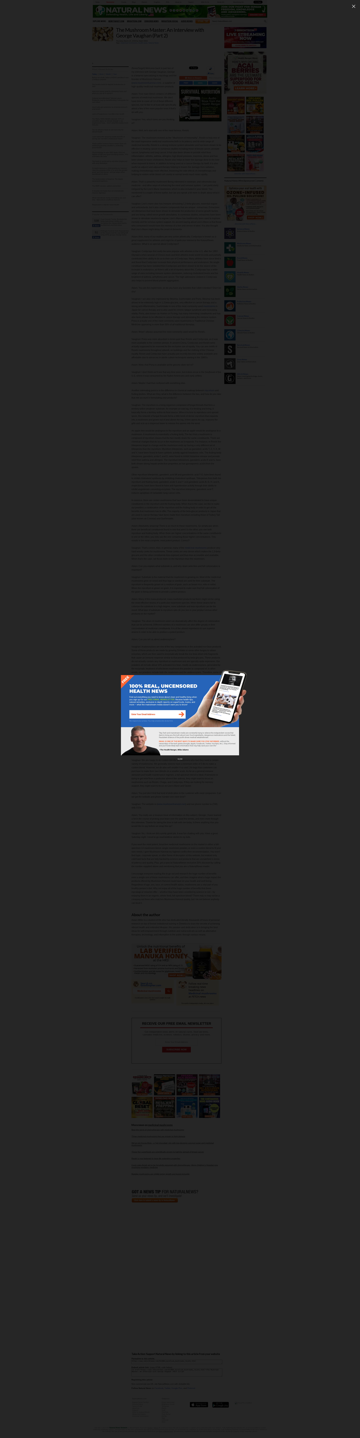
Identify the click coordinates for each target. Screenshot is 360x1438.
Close (180, 759)
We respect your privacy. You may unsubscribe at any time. (151, 721)
